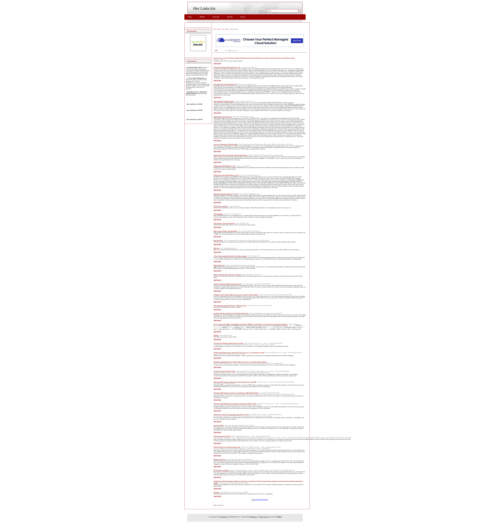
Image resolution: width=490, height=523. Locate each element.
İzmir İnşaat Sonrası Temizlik (222, 436)
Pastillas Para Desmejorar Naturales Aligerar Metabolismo (230, 155)
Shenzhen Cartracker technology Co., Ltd (226, 194)
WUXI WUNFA (218, 214)
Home (190, 17)
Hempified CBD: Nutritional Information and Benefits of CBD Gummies (235, 403)
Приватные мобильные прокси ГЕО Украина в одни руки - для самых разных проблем (240, 362)
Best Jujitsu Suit (218, 240)
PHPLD (279, 517)
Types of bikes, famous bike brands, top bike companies (230, 256)
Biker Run (217, 248)
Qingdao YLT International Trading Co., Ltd (227, 67)
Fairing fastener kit (219, 265)
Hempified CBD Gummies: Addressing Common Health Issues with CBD (235, 382)
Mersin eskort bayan (220, 459)
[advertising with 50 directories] (260, 499)
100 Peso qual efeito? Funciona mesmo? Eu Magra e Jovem (231, 414)
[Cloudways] (260, 46)
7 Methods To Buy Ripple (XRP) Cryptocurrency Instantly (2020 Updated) (236, 294)
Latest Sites (215, 17)
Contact (242, 17)
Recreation (226, 29)
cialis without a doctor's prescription (224, 223)
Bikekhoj (216, 335)
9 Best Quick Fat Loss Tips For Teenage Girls (227, 447)
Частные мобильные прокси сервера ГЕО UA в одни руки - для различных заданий (239, 352)
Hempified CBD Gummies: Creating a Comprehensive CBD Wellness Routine (236, 393)
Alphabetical (235, 50)
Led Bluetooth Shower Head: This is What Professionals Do (231, 313)
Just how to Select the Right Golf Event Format (227, 284)
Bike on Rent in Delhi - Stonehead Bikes (225, 231)
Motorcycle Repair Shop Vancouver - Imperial (227, 274)
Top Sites (230, 17)
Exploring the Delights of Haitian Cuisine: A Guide (228, 343)
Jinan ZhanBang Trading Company (224, 101)
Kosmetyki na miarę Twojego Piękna (224, 371)
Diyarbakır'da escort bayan (221, 470)
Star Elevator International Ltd (223, 116)
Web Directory (253, 517)
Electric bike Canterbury (221, 206)
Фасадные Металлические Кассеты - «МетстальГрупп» (230, 305)
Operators (216, 492)
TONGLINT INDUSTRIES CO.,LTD (224, 166)
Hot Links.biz (204, 8)
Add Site (202, 17)
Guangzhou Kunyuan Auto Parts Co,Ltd (225, 84)
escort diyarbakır (219, 425)
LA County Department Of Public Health (226, 144)
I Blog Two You (264, 517)
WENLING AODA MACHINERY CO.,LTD (226, 175)
